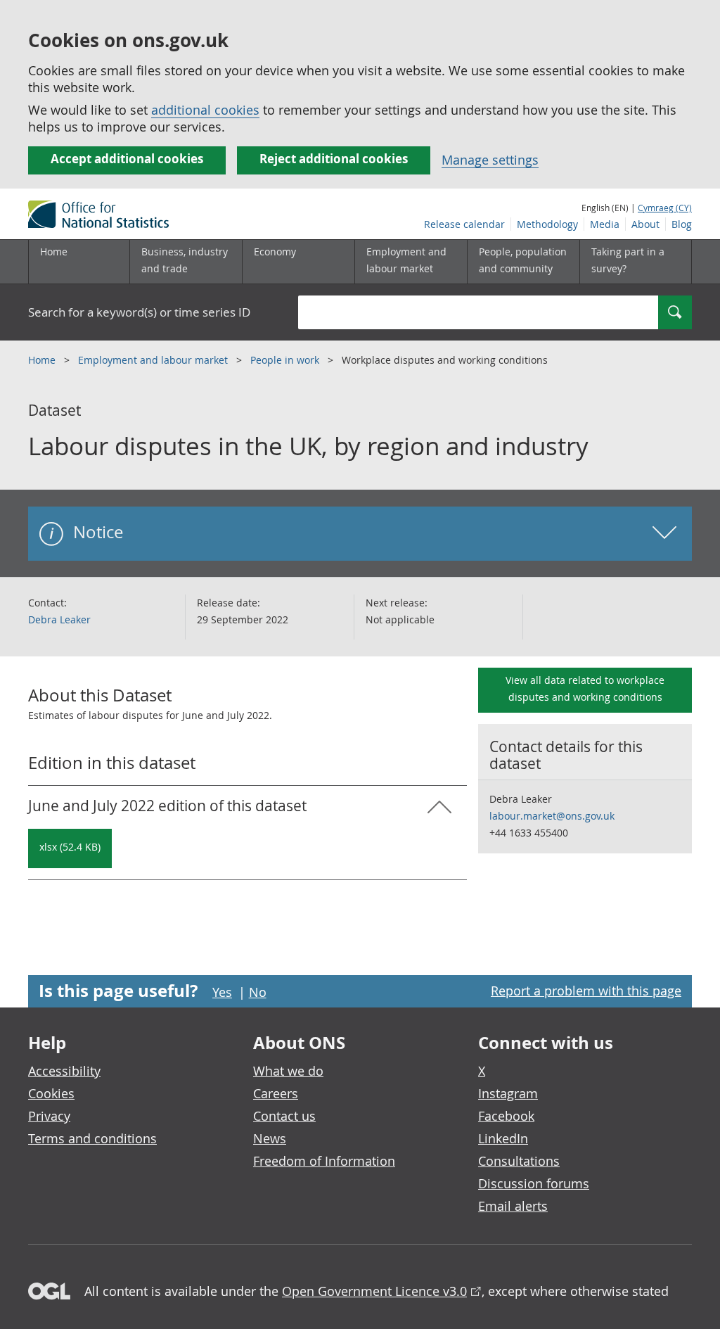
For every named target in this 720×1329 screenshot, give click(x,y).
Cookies (51, 1093)
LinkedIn (503, 1138)
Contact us (284, 1115)
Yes (222, 992)
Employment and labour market (154, 360)
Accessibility (64, 1070)
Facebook (506, 1115)
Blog (681, 224)
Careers (275, 1093)
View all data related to (585, 688)
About (645, 224)
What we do (288, 1070)
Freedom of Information (324, 1160)
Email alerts (513, 1205)
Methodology (547, 224)
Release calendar (464, 224)
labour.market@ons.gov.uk (552, 815)
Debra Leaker (59, 619)
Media (604, 224)
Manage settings (490, 159)
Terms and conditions (92, 1138)
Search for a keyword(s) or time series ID (139, 312)
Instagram (508, 1093)
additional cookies (205, 109)
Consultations (519, 1160)
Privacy (49, 1115)
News (269, 1138)
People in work (286, 360)
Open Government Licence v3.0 (374, 1291)
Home (54, 251)
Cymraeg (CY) (665, 207)
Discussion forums (533, 1183)
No (257, 992)
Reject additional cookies (333, 159)
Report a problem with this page (586, 990)
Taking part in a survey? (627, 260)
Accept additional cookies (127, 159)
